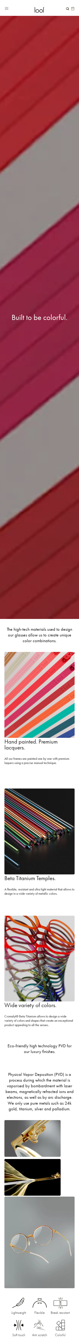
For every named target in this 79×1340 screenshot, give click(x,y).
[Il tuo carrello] (73, 9)
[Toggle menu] (18, 7)
